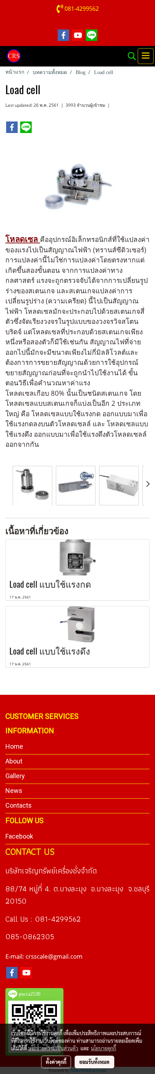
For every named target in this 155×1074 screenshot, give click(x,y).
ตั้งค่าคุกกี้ (56, 1062)
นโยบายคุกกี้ (103, 1048)
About (13, 761)
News (13, 790)
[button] (129, 56)
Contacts (18, 805)
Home (14, 746)
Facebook (19, 836)
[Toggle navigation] (146, 56)
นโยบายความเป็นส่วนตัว (53, 1048)
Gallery (15, 776)
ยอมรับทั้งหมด (94, 1062)
